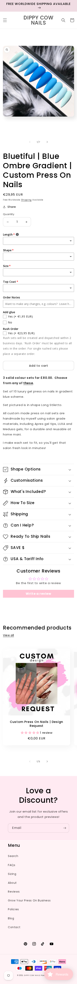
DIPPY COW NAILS (32, 975)
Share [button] (12, 207)
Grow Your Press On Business (29, 900)
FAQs (11, 865)
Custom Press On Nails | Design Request (36, 723)
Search (13, 856)
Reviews (14, 892)
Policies (13, 909)
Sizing (12, 874)
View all (8, 635)
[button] (5, 20)
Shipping (26, 199)
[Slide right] (47, 142)
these (28, 383)
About (12, 883)
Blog (11, 918)
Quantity (8, 214)
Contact (14, 927)
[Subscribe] (64, 828)
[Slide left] (29, 142)
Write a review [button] (38, 593)
